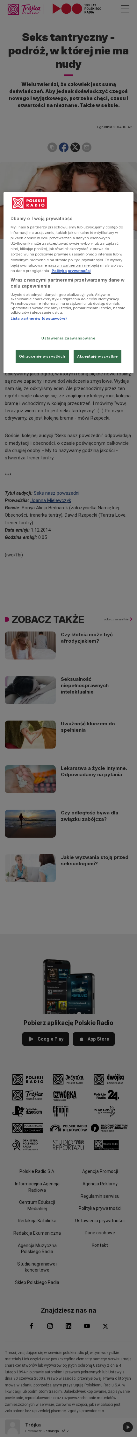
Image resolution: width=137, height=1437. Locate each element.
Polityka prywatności (71, 271)
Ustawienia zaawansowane (68, 338)
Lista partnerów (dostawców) (39, 318)
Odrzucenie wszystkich (42, 356)
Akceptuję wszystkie (97, 356)
